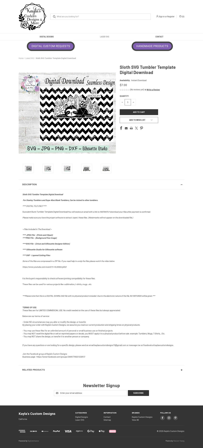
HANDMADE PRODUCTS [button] (152, 46)
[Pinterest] (141, 128)
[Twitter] (136, 128)
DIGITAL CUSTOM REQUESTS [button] (50, 46)
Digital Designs (47, 37)
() (182, 16)
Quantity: (124, 96)
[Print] (131, 128)
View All (135, 420)
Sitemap (107, 420)
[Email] (126, 128)
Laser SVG (104, 37)
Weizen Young (178, 441)
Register (171, 16)
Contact (159, 37)
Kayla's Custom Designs (142, 417)
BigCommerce (33, 441)
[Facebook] (121, 128)
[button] (152, 90)
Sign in (162, 16)
